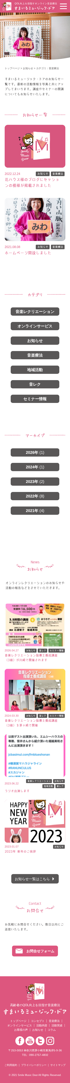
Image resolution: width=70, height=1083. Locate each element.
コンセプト (38, 1021)
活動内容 (41, 1025)
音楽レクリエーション (35, 311)
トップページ (12, 68)
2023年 (35, 481)
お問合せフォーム (40, 951)
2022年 (35, 496)
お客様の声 (21, 1029)
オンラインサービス (35, 326)
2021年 (35, 510)
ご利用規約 (10, 1065)
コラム (52, 1029)
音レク (35, 384)
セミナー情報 (35, 399)
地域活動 (35, 370)
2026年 (35, 452)
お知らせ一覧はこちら (32, 879)
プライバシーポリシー (33, 1065)
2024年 (35, 467)
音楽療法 (57, 174)
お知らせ (28, 68)
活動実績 (57, 1025)
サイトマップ (58, 1065)
